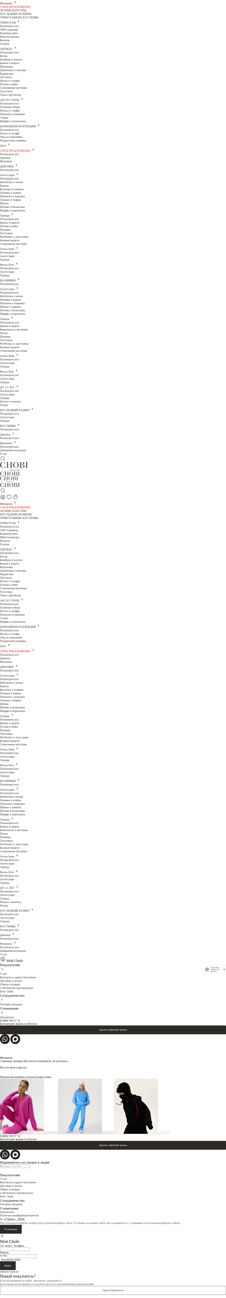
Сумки (4, 117)
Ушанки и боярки (10, 199)
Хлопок (4, 43)
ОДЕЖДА (6, 48)
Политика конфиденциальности (19, 1215)
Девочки (5, 157)
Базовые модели (9, 240)
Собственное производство (16, 987)
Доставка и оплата (11, 980)
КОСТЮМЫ (8, 425)
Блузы (3, 55)
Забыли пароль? (9, 1271)
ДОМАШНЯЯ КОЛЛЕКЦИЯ (18, 126)
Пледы (4, 405)
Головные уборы (10, 107)
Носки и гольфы (10, 80)
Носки (4, 333)
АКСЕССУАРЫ (10, 99)
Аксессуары (7, 175)
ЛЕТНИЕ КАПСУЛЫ (13, 10)
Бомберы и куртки (11, 59)
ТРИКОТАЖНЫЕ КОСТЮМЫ (19, 17)
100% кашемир (9, 29)
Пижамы (5, 229)
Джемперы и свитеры (13, 70)
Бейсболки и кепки (11, 182)
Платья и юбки (9, 84)
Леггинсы (6, 77)
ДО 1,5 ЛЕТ (7, 387)
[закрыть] (224, 969)
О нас (3, 453)
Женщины (6, 3)
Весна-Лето (7, 264)
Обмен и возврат (10, 984)
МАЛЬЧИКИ (8, 280)
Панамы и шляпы (10, 192)
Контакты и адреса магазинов (18, 977)
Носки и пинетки (10, 401)
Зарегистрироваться (113, 1290)
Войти (7, 1265)
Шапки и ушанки (10, 306)
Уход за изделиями (11, 136)
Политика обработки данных (215, 969)
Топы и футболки (10, 94)
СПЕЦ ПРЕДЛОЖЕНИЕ (15, 6)
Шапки (4, 203)
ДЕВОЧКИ (7, 166)
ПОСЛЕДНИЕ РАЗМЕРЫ (16, 13)
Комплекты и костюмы (14, 329)
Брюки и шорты (9, 63)
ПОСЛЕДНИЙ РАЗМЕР (15, 410)
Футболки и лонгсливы (14, 236)
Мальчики (6, 161)
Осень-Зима (7, 248)
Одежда (5, 215)
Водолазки (6, 66)
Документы (7, 1017)
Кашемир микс (9, 33)
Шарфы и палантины (13, 121)
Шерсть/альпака (9, 36)
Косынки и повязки (12, 189)
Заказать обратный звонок (113, 1029)
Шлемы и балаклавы (12, 206)
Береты (4, 185)
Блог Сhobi (6, 991)
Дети (3, 145)
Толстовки (6, 91)
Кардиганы (7, 73)
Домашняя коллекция (13, 450)
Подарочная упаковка (13, 140)
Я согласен (10, 1229)
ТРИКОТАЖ (8, 22)
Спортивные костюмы (13, 87)
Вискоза (5, 40)
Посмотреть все (9, 26)
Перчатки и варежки (12, 114)
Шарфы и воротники (12, 210)
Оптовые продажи (11, 1004)
